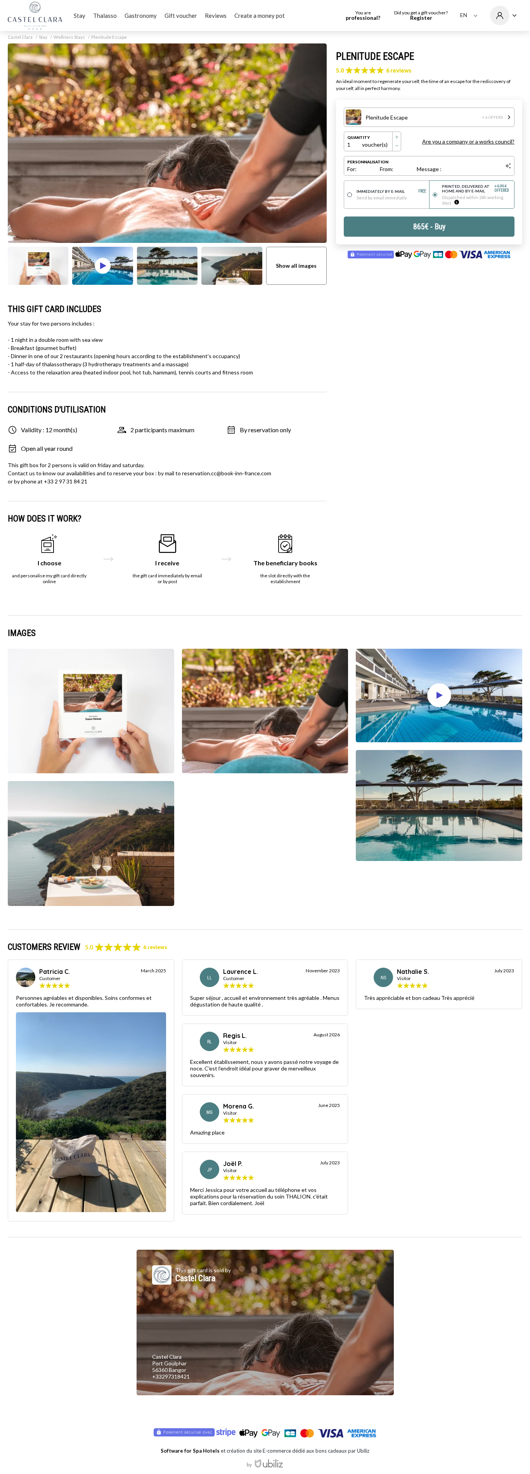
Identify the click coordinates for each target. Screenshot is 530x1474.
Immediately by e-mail (391, 191)
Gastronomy (141, 15)
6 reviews (398, 70)
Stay (79, 15)
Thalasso (105, 15)
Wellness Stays (69, 37)
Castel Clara (20, 37)
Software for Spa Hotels (190, 1451)
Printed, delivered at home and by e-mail (475, 188)
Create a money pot (259, 15)
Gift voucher (181, 15)
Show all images (296, 265)
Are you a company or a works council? (468, 141)
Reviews (216, 15)
